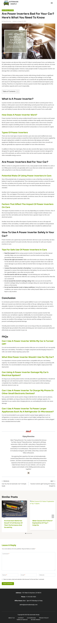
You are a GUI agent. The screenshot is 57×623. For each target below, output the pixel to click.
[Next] (53, 516)
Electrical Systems (7, 10)
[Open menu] (51, 2)
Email (23, 575)
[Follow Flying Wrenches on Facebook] (28, 473)
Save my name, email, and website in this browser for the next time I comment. (23, 579)
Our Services (31, 618)
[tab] (25, 533)
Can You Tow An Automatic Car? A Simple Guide (14, 483)
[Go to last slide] (4, 516)
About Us (11, 618)
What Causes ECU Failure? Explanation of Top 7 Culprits (42, 523)
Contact (21, 618)
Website (41, 575)
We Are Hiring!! (35, 619)
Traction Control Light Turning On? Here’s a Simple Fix (42, 483)
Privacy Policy (44, 618)
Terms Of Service (22, 619)
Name (4, 575)
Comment (5, 554)
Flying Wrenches (7, 21)
